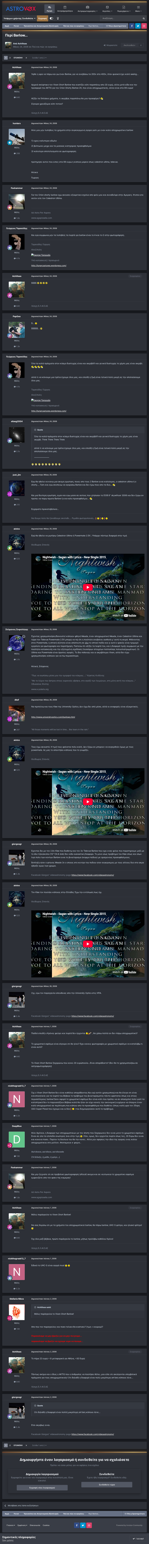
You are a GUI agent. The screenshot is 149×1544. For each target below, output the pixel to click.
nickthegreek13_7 (17, 1086)
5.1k (18, 451)
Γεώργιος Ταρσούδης (16, 228)
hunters (17, 123)
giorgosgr (17, 844)
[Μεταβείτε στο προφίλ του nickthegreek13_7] (17, 1099)
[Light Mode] (58, 18)
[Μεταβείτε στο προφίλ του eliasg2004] (17, 435)
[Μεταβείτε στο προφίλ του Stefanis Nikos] (17, 1312)
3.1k (18, 659)
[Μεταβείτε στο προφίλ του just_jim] (17, 488)
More (137, 11)
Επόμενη (18, 58)
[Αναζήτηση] (144, 18)
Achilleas (22, 43)
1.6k (18, 218)
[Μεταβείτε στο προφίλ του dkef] (17, 713)
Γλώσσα (10, 1525)
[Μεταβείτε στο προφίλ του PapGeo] (17, 330)
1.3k (18, 346)
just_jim (17, 474)
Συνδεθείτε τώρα (107, 1484)
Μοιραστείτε (111, 45)
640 (18, 97)
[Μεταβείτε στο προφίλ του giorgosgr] (17, 857)
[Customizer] (51, 18)
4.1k (18, 258)
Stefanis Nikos (17, 1299)
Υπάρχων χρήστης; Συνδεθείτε (19, 18)
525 (18, 558)
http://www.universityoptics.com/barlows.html (53, 717)
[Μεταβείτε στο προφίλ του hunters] (17, 137)
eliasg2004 (17, 421)
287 (18, 729)
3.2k (17, 1116)
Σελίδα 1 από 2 (38, 58)
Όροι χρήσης (8, 1540)
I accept (139, 1538)
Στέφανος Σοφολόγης (16, 629)
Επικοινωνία (35, 1525)
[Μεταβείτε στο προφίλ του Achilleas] (8, 45)
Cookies (46, 1525)
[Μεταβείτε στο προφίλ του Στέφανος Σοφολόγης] (17, 643)
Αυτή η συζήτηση (130, 18)
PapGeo (17, 316)
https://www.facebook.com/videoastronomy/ (92, 875)
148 (18, 1329)
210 (18, 504)
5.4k (17, 874)
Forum (49, 11)
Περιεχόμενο (123, 11)
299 (18, 153)
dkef (17, 700)
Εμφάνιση (22, 1525)
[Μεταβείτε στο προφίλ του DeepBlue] (17, 1140)
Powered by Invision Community (129, 1525)
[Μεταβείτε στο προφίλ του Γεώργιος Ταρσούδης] (17, 242)
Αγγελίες (106, 11)
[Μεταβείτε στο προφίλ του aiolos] (17, 542)
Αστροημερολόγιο (65, 11)
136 (18, 1156)
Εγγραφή (42, 18)
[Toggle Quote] (35, 430)
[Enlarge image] (102, 98)
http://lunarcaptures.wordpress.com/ (48, 265)
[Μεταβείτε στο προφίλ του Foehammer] (17, 202)
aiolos (17, 529)
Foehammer (17, 188)
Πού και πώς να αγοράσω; (44, 46)
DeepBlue (17, 1126)
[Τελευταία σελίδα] (26, 58)
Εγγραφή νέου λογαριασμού (42, 1488)
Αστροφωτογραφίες (87, 11)
